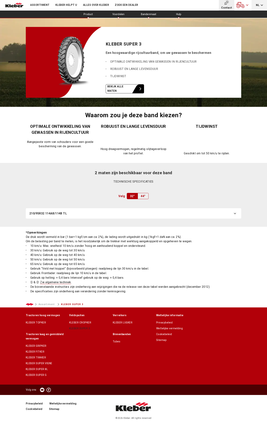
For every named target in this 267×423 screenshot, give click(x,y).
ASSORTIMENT (40, 4)
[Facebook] (48, 390)
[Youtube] (42, 390)
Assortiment (47, 304)
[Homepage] (133, 415)
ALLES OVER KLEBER (96, 4)
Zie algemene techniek (55, 282)
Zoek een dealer (126, 4)
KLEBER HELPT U (66, 4)
